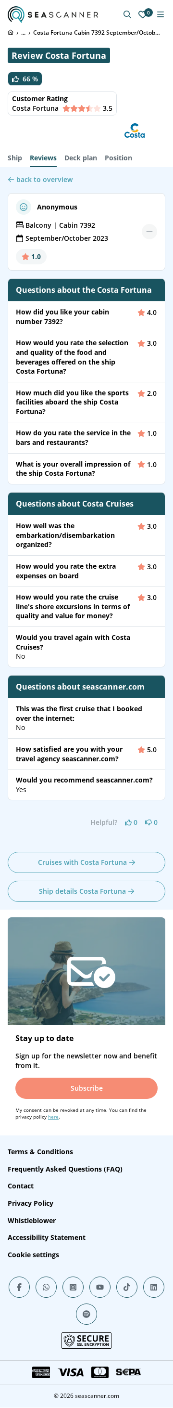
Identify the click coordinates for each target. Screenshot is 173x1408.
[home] (10, 32)
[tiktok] (126, 1287)
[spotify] (86, 1314)
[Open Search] (127, 14)
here (53, 1116)
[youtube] (100, 1287)
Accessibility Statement (47, 1237)
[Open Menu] (160, 14)
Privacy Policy (30, 1203)
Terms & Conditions (40, 1151)
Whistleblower (32, 1220)
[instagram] (73, 1287)
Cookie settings (33, 1254)
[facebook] (19, 1287)
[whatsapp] (46, 1287)
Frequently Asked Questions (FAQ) (65, 1168)
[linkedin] (153, 1287)
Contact (21, 1185)
